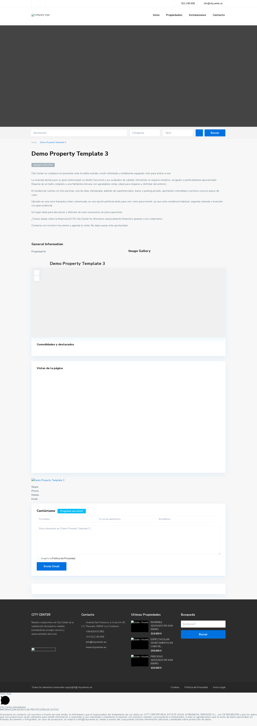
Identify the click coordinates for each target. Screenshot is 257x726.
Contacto (219, 15)
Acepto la (58, 558)
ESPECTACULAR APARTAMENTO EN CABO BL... (162, 643)
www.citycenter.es (96, 647)
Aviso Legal (219, 687)
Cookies (175, 687)
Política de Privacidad (63, 558)
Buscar (203, 634)
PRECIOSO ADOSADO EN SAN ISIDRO (162, 660)
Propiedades (174, 15)
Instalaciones (197, 15)
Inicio (156, 15)
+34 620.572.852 (95, 631)
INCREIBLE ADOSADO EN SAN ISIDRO (162, 626)
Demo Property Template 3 (77, 263)
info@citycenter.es (96, 642)
